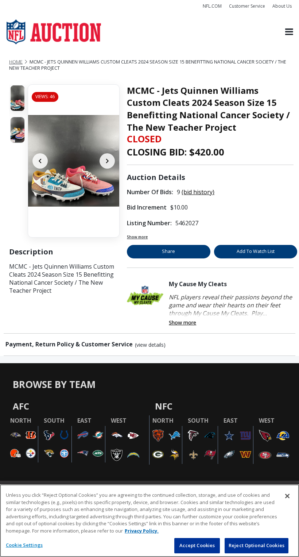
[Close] (287, 496)
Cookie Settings (24, 545)
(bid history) (198, 192)
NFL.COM (212, 6)
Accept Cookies (197, 545)
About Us (282, 6)
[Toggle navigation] (289, 32)
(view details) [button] (150, 345)
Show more (137, 236)
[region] (149, 520)
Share (168, 251)
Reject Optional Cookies (256, 545)
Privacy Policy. (142, 530)
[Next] (107, 161)
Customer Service (247, 6)
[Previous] (40, 161)
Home (16, 62)
